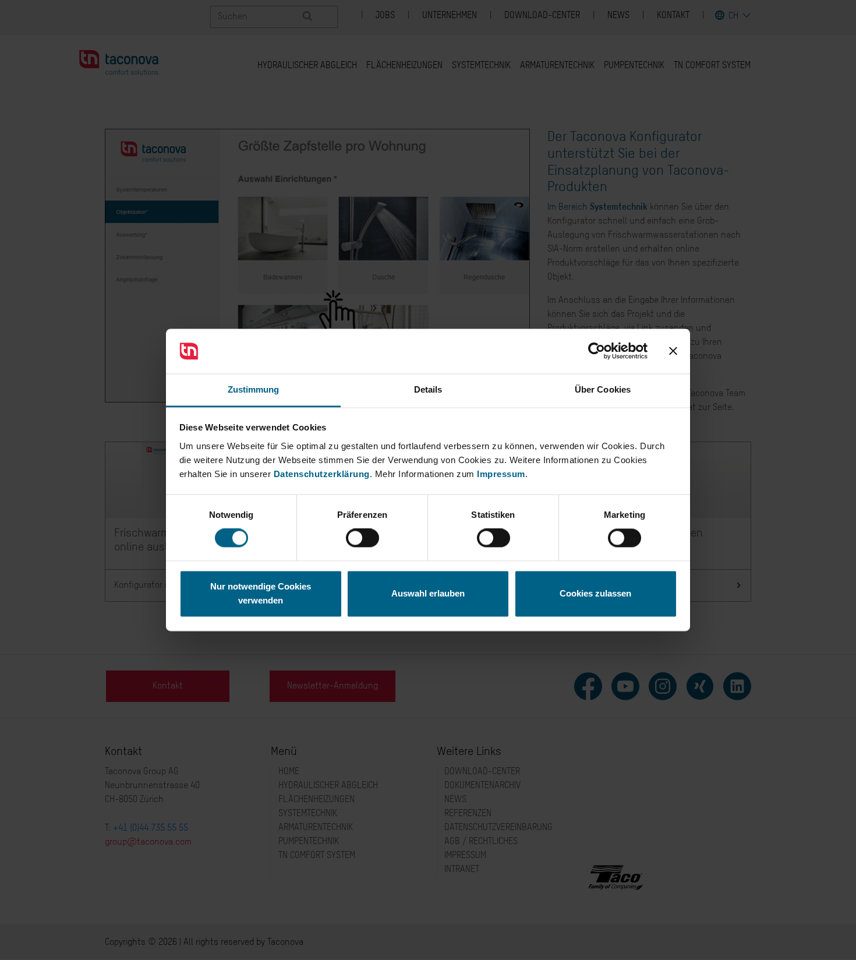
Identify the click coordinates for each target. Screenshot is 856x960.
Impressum (501, 474)
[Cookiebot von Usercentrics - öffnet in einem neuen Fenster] (597, 351)
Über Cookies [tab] (603, 389)
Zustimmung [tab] (254, 389)
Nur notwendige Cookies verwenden (260, 593)
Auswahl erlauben (428, 593)
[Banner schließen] (673, 351)
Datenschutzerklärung (322, 474)
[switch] (362, 538)
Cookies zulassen (595, 593)
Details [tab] (428, 389)
